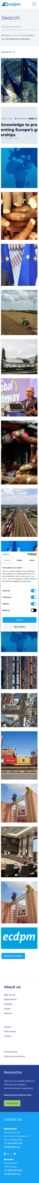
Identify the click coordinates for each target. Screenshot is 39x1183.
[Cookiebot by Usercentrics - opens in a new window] (28, 554)
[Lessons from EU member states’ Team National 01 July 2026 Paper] (19, 397)
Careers (7, 1027)
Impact (7, 1008)
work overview (18, 35)
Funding (8, 1004)
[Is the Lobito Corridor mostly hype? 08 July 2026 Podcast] (19, 356)
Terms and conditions (14, 1056)
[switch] (34, 597)
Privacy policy (10, 1051)
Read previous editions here (17, 1095)
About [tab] (32, 560)
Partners (8, 1013)
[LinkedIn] (5, 1154)
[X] (11, 1154)
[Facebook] (15, 1154)
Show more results (13, 956)
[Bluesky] (8, 1154)
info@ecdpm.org (12, 1147)
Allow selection (19, 627)
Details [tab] (19, 560)
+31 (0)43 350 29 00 (13, 1143)
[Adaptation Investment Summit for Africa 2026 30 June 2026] (19, 638)
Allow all (19, 620)
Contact (7, 1036)
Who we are (9, 994)
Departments (10, 999)
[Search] (3, 27)
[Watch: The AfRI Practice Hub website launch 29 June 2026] (19, 710)
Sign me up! (12, 1103)
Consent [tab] (7, 560)
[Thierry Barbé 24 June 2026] (19, 938)
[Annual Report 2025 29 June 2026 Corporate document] (19, 672)
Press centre (10, 1031)
